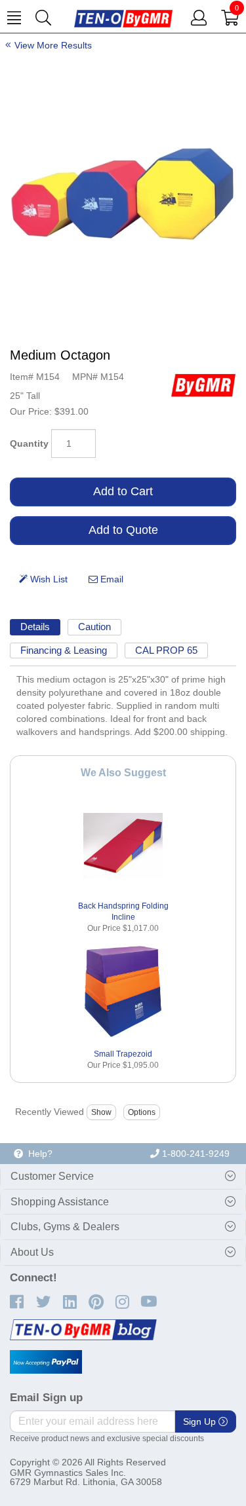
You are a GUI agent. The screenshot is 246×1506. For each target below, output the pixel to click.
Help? (37, 1153)
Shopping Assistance (59, 1201)
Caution (94, 626)
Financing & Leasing (63, 650)
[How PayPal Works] (46, 1362)
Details (35, 626)
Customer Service (52, 1176)
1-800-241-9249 (194, 1153)
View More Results (53, 45)
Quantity (29, 443)
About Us (32, 1252)
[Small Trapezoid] (123, 991)
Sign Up (200, 1421)
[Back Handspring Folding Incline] (123, 843)
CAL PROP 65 (166, 650)
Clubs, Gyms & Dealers (64, 1226)
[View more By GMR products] (203, 384)
